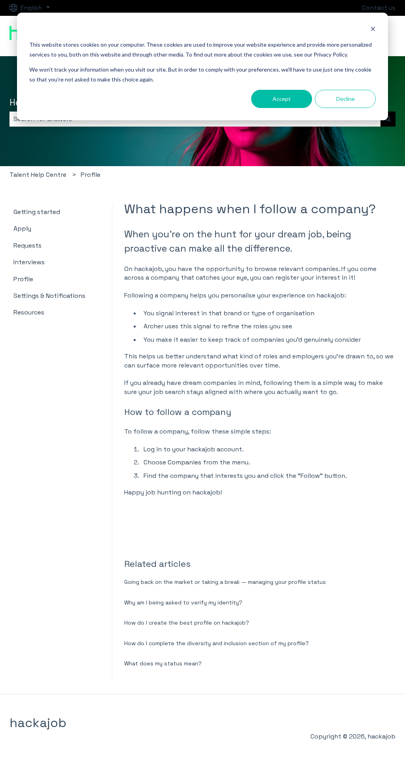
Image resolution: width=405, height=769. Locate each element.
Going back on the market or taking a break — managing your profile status (225, 581)
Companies (184, 462)
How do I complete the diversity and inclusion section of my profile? (216, 643)
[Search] (388, 119)
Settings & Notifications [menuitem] (49, 296)
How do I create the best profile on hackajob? (186, 622)
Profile (90, 174)
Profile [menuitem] (23, 279)
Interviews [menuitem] (29, 262)
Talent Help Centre (37, 174)
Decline (345, 98)
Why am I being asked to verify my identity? (183, 602)
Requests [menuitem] (27, 245)
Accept (282, 98)
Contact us (379, 8)
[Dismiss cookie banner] (373, 30)
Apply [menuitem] (22, 228)
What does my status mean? (163, 663)
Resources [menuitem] (28, 312)
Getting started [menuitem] (36, 212)
